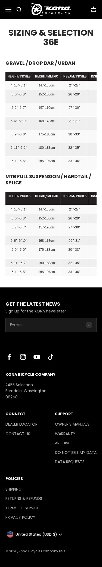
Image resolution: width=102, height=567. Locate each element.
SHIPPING (13, 489)
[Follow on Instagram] (23, 357)
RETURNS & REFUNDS (23, 498)
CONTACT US (17, 433)
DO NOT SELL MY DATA (76, 452)
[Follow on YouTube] (37, 357)
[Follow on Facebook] (9, 357)
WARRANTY (65, 433)
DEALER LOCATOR (21, 424)
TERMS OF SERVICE (22, 508)
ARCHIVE (62, 443)
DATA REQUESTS (70, 461)
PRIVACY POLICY (20, 517)
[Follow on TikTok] (50, 357)
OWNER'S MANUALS (72, 424)
